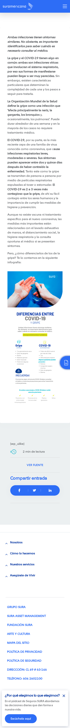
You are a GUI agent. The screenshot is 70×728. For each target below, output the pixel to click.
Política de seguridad (24, 660)
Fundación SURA (19, 624)
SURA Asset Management (26, 616)
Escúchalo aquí (21, 718)
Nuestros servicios (22, 564)
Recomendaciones (19, 21)
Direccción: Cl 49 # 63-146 (27, 669)
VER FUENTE (35, 465)
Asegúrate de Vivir (22, 575)
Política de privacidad (24, 651)
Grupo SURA (16, 607)
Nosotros (16, 542)
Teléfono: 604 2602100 (24, 678)
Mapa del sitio (18, 642)
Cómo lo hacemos (22, 553)
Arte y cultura (18, 633)
